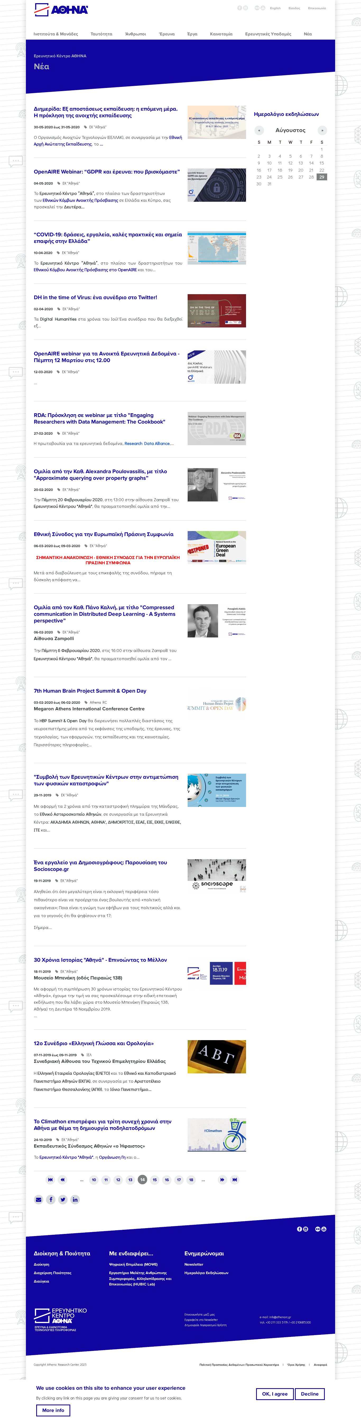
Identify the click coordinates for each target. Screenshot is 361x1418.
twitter (251, 8)
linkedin (245, 8)
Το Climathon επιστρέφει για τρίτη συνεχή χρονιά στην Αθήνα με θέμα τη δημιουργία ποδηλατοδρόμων (103, 1124)
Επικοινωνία (317, 8)
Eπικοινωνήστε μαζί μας (199, 1314)
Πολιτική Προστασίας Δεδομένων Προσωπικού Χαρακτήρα (239, 1365)
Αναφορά (320, 1365)
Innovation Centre (61, 9)
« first (50, 1180)
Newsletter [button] (193, 1264)
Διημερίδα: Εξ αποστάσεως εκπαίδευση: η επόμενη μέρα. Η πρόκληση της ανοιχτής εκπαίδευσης (106, 112)
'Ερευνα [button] (167, 34)
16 (167, 1179)
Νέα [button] (308, 34)
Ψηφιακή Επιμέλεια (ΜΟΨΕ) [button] (133, 1264)
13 (130, 1179)
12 (118, 1179)
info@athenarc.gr (280, 1317)
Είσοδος (294, 8)
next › (222, 1180)
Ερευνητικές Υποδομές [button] (268, 34)
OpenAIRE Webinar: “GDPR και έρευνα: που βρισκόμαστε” (107, 171)
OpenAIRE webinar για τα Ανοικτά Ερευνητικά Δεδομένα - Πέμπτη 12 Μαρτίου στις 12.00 (106, 357)
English (275, 8)
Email (38, 1199)
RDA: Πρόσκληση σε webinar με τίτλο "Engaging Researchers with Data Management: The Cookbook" (99, 418)
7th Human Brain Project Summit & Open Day (90, 691)
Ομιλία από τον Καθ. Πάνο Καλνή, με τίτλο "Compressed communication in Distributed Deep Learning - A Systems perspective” (104, 614)
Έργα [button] (192, 34)
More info (53, 1410)
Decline (310, 1394)
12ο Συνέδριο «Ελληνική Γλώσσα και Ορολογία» (94, 1043)
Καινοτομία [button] (221, 34)
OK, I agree (275, 1394)
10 (94, 1179)
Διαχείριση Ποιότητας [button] (52, 1273)
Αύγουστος (291, 130)
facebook (239, 8)
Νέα (41, 67)
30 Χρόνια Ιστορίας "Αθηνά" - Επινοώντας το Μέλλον (100, 960)
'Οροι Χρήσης (296, 1365)
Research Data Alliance (147, 443)
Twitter (63, 1199)
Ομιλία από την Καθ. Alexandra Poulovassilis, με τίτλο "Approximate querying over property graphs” (100, 474)
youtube (263, 8)
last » (234, 1180)
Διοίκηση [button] (41, 1264)
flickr (257, 8)
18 (191, 1179)
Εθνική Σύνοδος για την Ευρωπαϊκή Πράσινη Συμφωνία (104, 534)
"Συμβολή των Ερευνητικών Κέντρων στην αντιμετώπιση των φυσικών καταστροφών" (106, 780)
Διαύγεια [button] (41, 1281)
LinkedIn (75, 1199)
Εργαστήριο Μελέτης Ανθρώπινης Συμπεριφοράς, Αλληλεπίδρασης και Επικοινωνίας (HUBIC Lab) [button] (140, 1278)
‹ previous (62, 1180)
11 (106, 1179)
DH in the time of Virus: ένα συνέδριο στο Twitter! (95, 297)
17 (179, 1179)
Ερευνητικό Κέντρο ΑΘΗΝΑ (60, 56)
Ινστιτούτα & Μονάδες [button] (56, 34)
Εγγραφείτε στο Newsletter (201, 1320)
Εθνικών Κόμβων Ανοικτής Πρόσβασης (80, 200)
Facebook (50, 1199)
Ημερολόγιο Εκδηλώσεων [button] (206, 1273)
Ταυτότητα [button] (101, 34)
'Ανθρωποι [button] (135, 34)
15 (155, 1179)
